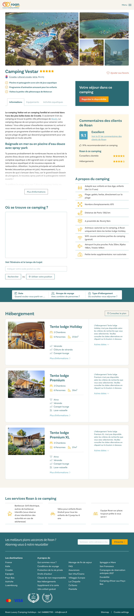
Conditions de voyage (48, 566)
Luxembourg (11, 585)
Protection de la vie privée (50, 570)
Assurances (74, 570)
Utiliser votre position (41, 276)
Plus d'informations (36, 191)
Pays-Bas (9, 577)
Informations (15, 102)
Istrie (35, 77)
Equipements (32, 102)
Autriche (9, 581)
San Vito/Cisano (76, 573)
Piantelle (73, 589)
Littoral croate (25, 77)
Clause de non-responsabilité (51, 577)
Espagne (9, 573)
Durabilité (104, 577)
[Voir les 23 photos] (42, 39)
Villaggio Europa (77, 577)
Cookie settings (121, 612)
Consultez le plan (118, 313)
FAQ (71, 566)
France (8, 562)
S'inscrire (118, 542)
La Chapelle (74, 581)
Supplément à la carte (48, 585)
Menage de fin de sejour (80, 562)
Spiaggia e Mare (108, 562)
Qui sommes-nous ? (46, 562)
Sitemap (105, 612)
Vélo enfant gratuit (46, 589)
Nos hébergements (46, 581)
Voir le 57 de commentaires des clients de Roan (106, 138)
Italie (7, 566)
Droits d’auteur (44, 573)
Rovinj (54, 119)
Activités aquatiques (53, 102)
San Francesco (107, 566)
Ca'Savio (73, 585)
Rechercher (13, 276)
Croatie (13, 77)
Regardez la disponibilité (94, 99)
